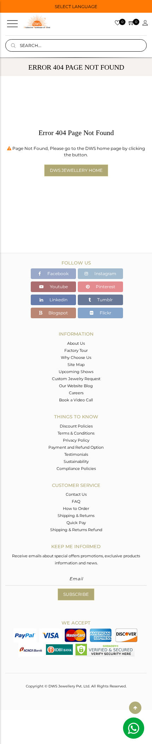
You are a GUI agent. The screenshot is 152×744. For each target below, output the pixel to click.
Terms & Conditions (76, 433)
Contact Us (76, 494)
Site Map (76, 364)
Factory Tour (76, 350)
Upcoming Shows (76, 371)
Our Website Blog (76, 385)
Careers (76, 392)
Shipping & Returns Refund (76, 529)
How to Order (76, 508)
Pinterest (105, 286)
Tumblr (104, 299)
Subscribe (76, 594)
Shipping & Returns (76, 515)
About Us (76, 343)
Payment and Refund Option (76, 447)
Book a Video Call (76, 399)
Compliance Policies (76, 468)
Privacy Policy (76, 440)
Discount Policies (76, 426)
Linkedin (58, 299)
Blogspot (57, 312)
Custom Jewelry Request (76, 378)
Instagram (104, 273)
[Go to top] (135, 708)
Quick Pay (76, 522)
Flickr (105, 312)
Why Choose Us (76, 357)
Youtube (58, 286)
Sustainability (76, 461)
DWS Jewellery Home (76, 170)
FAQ (76, 501)
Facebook (57, 273)
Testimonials (76, 454)
